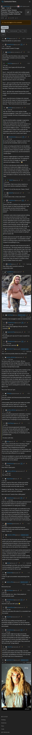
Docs (2, 726)
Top (7, 31)
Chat (3, 34)
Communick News (10, 1)
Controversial (13, 31)
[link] (6, 18)
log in (10, 22)
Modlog (3, 719)
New (20, 31)
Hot (3, 31)
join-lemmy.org (5, 732)
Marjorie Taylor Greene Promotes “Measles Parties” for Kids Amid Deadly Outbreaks (11, 12)
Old (25, 31)
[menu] (30, 1)
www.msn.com (4, 15)
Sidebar (4, 27)
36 (3, 18)
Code (2, 729)
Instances (3, 723)
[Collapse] (3, 38)
